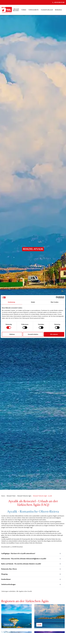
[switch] (25, 327)
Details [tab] (33, 302)
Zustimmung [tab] (11, 302)
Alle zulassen (54, 334)
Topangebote (33, 10)
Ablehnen (12, 334)
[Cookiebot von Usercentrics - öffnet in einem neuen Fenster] (57, 297)
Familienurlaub (47, 10)
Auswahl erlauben (33, 334)
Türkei (23, 10)
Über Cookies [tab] (54, 302)
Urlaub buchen (16, 9)
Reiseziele (58, 10)
